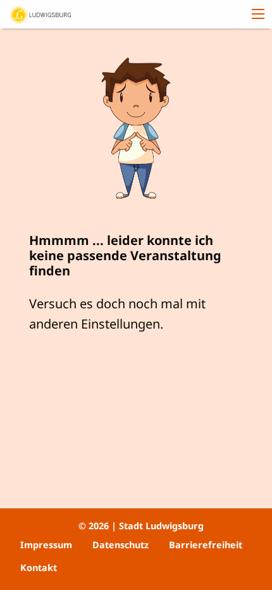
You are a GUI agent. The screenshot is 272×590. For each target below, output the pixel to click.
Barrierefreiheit (205, 545)
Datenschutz (120, 545)
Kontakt (38, 568)
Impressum (46, 545)
